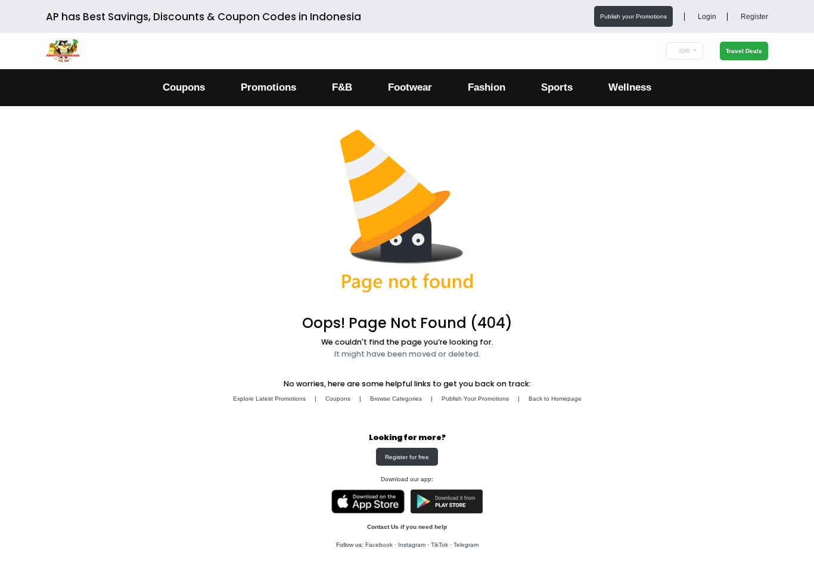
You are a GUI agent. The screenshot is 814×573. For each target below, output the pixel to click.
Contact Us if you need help (407, 527)
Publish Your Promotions (475, 398)
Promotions (268, 87)
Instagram (411, 544)
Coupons (184, 87)
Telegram (466, 544)
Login (706, 17)
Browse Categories (396, 398)
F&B (342, 87)
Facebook (379, 544)
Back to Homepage (555, 398)
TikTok (439, 544)
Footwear (410, 87)
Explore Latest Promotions (269, 398)
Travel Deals (744, 51)
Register (753, 17)
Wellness (629, 87)
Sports (557, 87)
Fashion (486, 87)
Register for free (407, 457)
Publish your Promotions (633, 16)
